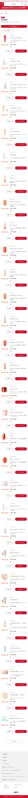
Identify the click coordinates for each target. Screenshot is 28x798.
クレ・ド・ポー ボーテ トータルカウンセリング (12, 770)
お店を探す (5, 760)
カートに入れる (20, 51)
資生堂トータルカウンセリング (8, 766)
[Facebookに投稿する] (17, 792)
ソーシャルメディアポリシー (18, 786)
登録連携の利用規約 (7, 787)
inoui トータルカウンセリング (8, 773)
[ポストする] (15, 792)
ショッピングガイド (6, 763)
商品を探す (5, 757)
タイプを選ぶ (20, 191)
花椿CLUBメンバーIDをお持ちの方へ (10, 779)
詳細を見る (9, 51)
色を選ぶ (20, 565)
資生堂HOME (6, 796)
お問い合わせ (16, 787)
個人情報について (6, 786)
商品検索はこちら (15, 26)
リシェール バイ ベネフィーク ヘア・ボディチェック (14, 776)
